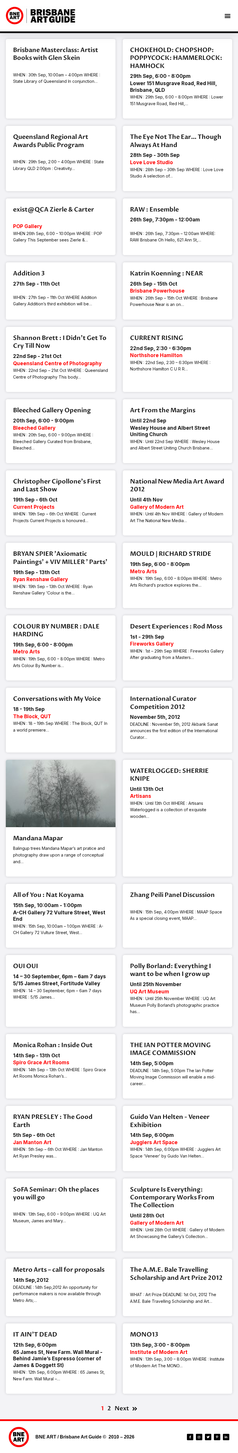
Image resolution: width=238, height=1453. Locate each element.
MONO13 (144, 1334)
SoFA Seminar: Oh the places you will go (56, 1193)
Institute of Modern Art (158, 1352)
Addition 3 (29, 273)
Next (122, 1408)
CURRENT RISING (156, 338)
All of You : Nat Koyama (48, 895)
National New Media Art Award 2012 (177, 485)
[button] (227, 16)
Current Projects (34, 507)
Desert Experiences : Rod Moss (176, 626)
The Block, (32, 716)
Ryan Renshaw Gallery (40, 579)
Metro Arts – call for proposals (58, 1270)
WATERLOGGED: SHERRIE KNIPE (169, 775)
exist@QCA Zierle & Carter (53, 209)
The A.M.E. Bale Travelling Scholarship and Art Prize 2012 (176, 1274)
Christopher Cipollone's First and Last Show (57, 485)
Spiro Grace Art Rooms (41, 1062)
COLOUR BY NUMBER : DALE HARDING (56, 630)
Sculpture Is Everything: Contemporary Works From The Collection (172, 1197)
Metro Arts (143, 571)
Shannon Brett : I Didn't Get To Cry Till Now (60, 342)
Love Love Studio (151, 162)
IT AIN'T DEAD (35, 1334)
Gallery (27, 226)
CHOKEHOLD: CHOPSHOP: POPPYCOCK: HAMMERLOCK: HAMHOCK (176, 58)
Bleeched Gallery (34, 428)
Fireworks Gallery (152, 644)
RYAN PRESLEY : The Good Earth (53, 1121)
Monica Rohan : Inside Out (53, 1045)
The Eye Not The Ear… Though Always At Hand (175, 141)
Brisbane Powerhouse (157, 291)
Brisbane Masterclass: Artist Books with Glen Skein (55, 54)
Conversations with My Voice (57, 699)
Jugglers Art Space (154, 1142)
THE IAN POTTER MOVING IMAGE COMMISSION (170, 1049)
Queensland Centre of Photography (57, 363)
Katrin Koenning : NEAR (166, 273)
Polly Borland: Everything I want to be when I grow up (170, 970)
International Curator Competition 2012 (163, 703)
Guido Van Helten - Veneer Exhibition (170, 1121)
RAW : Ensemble (154, 209)
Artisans (140, 796)
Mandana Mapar (38, 838)
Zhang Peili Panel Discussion (172, 895)
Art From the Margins (162, 410)
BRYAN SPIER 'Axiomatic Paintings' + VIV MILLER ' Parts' (60, 558)
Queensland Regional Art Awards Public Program (50, 141)
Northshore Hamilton (156, 355)
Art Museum (149, 992)
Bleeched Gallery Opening (52, 410)
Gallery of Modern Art (157, 507)
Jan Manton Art (32, 1142)
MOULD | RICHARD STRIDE (170, 554)
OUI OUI (25, 966)
